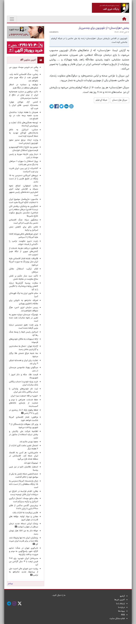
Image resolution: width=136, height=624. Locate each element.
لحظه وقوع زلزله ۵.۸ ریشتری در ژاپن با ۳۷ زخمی (23, 412)
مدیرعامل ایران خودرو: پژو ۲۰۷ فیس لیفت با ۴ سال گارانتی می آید (23, 562)
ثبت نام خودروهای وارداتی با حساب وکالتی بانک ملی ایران (23, 390)
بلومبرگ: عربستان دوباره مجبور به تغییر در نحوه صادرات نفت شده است (23, 318)
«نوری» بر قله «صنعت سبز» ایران (24, 396)
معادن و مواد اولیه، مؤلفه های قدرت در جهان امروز (23, 518)
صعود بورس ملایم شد (28, 441)
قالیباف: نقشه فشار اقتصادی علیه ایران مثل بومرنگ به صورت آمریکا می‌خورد (23, 262)
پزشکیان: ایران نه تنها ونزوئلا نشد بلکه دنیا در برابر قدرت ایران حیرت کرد (23, 541)
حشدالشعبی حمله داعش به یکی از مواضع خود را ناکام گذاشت (23, 475)
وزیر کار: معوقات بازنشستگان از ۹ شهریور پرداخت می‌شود (23, 426)
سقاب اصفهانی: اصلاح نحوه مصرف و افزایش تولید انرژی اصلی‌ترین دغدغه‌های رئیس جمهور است (23, 190)
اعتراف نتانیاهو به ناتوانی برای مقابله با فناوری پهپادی (23, 302)
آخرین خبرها (119, 599)
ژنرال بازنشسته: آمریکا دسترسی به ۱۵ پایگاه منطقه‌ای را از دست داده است (23, 484)
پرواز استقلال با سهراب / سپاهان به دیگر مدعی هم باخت (23, 163)
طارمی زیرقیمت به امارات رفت (25, 512)
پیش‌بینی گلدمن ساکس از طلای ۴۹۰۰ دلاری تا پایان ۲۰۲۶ (23, 507)
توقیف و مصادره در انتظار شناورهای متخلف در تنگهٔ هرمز (23, 86)
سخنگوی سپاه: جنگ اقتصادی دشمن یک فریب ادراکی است (23, 221)
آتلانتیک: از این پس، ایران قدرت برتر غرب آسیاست (23, 170)
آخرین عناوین (29, 60)
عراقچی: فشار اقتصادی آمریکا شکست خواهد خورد (23, 419)
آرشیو (122, 596)
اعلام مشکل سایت (117, 618)
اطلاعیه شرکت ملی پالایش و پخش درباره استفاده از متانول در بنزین (23, 434)
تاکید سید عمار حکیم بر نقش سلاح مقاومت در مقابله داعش (23, 277)
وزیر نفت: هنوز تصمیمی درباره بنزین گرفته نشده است (23, 326)
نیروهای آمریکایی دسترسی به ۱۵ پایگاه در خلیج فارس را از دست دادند (23, 179)
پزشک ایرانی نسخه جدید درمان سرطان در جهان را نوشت (23, 525)
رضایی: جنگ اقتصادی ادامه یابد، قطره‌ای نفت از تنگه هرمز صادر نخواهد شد (23, 78)
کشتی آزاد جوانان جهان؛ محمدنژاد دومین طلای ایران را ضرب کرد (23, 105)
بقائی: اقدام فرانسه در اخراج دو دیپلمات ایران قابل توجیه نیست (23, 493)
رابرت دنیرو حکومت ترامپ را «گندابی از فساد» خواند (23, 243)
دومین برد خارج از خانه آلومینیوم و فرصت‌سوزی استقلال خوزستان (23, 149)
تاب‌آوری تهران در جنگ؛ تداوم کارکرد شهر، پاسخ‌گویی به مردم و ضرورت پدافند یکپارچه (23, 551)
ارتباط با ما (120, 603)
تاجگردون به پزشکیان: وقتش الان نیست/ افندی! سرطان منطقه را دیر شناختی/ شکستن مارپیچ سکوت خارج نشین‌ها (23, 211)
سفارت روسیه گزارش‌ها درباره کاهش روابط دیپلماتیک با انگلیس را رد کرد (23, 286)
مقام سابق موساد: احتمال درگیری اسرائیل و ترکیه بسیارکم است (23, 500)
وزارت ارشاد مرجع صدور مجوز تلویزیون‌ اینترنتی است (23, 142)
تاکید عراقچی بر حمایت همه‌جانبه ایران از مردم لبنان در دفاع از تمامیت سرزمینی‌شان (23, 95)
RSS (123, 615)
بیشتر (10, 583)
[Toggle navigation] (12, 19)
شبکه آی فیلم (101, 100)
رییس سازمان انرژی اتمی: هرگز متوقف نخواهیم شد (23, 309)
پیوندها (121, 611)
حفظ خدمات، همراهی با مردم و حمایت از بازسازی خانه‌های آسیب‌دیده (23, 403)
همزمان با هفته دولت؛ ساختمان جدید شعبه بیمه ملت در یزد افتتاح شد (23, 115)
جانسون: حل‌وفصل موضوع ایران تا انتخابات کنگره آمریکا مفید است (23, 201)
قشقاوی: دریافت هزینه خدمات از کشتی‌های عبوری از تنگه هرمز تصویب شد (23, 251)
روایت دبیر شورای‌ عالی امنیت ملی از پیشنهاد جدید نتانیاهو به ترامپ (23, 572)
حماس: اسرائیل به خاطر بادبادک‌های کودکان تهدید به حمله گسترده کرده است (23, 133)
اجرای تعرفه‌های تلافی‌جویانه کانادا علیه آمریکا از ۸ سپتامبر (23, 236)
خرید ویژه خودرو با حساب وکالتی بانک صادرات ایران (23, 383)
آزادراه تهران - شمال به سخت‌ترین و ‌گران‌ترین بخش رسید (23, 348)
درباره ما (121, 607)
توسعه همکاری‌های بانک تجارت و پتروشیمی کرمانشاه (23, 124)
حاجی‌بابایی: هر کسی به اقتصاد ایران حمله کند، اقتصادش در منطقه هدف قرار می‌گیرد (23, 456)
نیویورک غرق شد (31, 463)
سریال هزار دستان (119, 100)
